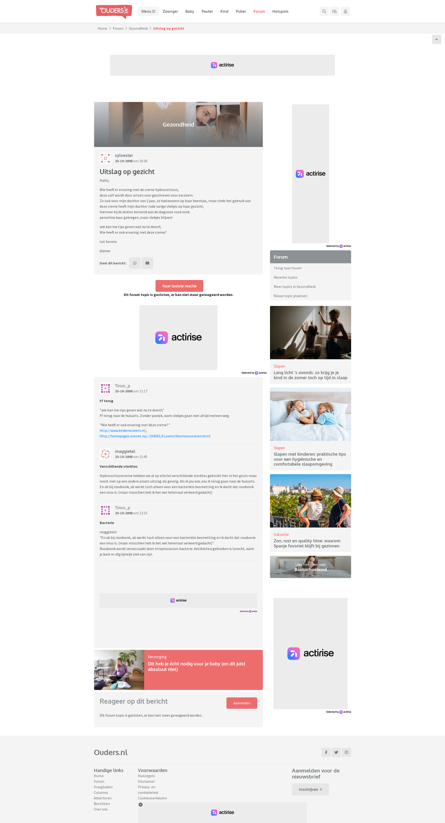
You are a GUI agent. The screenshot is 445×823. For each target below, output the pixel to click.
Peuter (207, 11)
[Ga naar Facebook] (326, 752)
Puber (241, 11)
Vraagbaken (103, 787)
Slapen (279, 366)
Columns (101, 792)
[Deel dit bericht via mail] (147, 263)
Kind (224, 11)
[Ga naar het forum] (334, 11)
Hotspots (280, 11)
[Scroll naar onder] (436, 39)
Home (102, 28)
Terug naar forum (288, 268)
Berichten (102, 803)
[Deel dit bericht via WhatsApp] (135, 263)
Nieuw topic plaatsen (290, 295)
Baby (189, 11)
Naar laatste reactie (179, 286)
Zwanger (170, 11)
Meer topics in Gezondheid (294, 286)
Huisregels (146, 775)
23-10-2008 (124, 161)
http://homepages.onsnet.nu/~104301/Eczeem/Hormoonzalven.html (155, 436)
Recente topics (286, 277)
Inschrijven (308, 789)
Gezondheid (138, 28)
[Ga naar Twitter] (336, 752)
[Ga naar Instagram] (346, 752)
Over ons (101, 809)
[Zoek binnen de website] (324, 11)
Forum (259, 11)
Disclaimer (146, 781)
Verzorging (157, 656)
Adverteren (102, 798)
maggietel (125, 451)
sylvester (124, 155)
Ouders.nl (111, 752)
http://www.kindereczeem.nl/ (123, 430)
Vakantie (281, 534)
